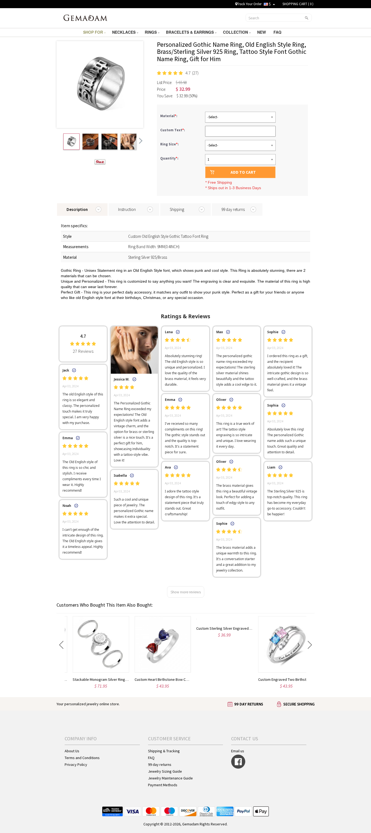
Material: (169, 116)
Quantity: (169, 158)
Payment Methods (162, 784)
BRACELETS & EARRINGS (190, 32)
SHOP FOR (93, 32)
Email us (237, 750)
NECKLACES (124, 32)
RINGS (151, 32)
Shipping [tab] (177, 209)
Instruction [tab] (127, 209)
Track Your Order (249, 4)
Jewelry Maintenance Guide (170, 778)
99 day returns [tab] (233, 209)
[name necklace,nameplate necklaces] (85, 17)
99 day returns (159, 764)
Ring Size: (170, 144)
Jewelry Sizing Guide (165, 771)
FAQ (277, 32)
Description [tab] (77, 209)
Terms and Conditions (82, 757)
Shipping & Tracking (164, 750)
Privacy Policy (76, 764)
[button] (61, 645)
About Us (72, 750)
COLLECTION (236, 32)
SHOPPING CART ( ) (297, 4)
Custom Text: (173, 130)
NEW (262, 32)
